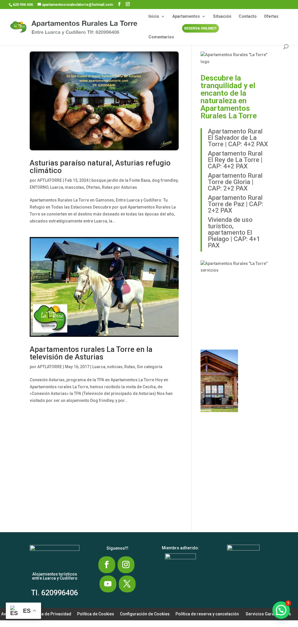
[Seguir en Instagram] (126, 564)
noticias (115, 366)
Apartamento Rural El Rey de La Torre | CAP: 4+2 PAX (235, 160)
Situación (222, 16)
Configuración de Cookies (145, 614)
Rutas (129, 366)
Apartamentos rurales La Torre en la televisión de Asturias (91, 353)
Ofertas (271, 16)
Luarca (56, 187)
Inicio (153, 16)
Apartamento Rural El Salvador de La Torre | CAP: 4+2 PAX (238, 138)
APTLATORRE (49, 180)
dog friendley (165, 180)
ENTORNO (39, 187)
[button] (220, 296)
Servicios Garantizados (268, 614)
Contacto (248, 16)
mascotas (74, 187)
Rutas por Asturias (119, 187)
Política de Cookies (95, 614)
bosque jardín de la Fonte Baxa (120, 180)
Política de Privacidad (50, 614)
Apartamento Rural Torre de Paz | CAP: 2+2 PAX (235, 204)
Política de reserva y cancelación (207, 614)
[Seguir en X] (127, 584)
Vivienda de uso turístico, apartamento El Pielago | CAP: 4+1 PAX (234, 232)
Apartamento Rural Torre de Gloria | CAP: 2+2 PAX (235, 182)
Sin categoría (149, 366)
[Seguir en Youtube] (108, 584)
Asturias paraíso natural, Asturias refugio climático (100, 166)
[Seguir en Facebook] (106, 564)
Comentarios (161, 37)
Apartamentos (186, 16)
